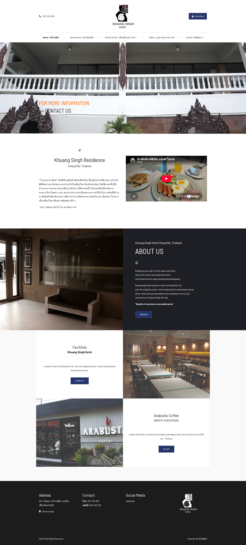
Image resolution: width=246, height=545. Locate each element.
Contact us (79, 381)
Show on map (48, 511)
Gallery (166, 449)
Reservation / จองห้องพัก (82, 37)
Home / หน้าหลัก (51, 37)
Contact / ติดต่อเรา (194, 37)
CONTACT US (58, 110)
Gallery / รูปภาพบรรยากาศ (161, 37)
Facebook (130, 501)
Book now (143, 314)
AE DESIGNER (201, 538)
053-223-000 (48, 16)
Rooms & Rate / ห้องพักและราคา (120, 37)
